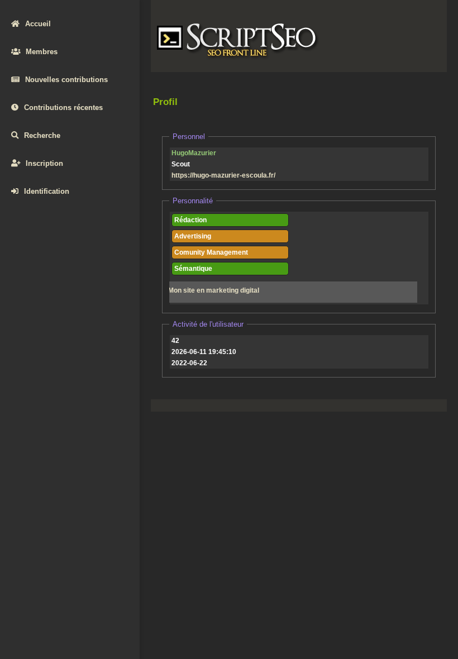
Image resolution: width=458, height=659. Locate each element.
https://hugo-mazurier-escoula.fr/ (223, 175)
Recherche (42, 135)
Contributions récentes (63, 107)
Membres (42, 51)
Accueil (38, 24)
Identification (46, 191)
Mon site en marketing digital (213, 290)
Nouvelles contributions (66, 79)
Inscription (44, 163)
